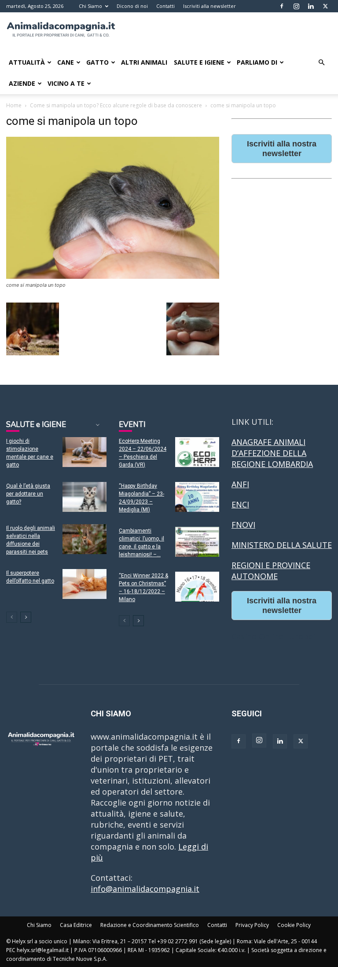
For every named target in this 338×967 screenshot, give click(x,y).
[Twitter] (325, 6)
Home (14, 105)
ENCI (240, 504)
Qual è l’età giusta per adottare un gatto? (28, 494)
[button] (321, 62)
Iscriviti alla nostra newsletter (281, 148)
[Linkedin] (310, 6)
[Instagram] (296, 6)
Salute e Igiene (199, 62)
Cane (65, 62)
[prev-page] (11, 617)
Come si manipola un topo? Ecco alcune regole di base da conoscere (116, 105)
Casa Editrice (76, 925)
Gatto (97, 62)
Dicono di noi (132, 6)
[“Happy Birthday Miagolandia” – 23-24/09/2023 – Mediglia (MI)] (197, 497)
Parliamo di (257, 62)
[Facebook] (281, 6)
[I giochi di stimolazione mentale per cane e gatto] (84, 452)
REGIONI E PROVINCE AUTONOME (270, 570)
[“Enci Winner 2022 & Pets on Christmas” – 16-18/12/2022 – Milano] (197, 587)
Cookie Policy (294, 925)
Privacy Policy (252, 925)
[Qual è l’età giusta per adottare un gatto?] (84, 497)
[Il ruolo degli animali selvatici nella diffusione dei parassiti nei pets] (84, 539)
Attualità (27, 62)
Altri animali (144, 62)
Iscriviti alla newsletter (209, 6)
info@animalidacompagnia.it (145, 888)
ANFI (240, 484)
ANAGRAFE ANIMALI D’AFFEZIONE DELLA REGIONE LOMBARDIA (272, 453)
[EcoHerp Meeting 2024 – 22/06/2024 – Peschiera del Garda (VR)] (197, 452)
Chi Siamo (90, 6)
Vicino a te (66, 83)
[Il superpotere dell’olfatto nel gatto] (84, 584)
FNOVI (243, 524)
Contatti (165, 6)
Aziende (22, 83)
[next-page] (25, 617)
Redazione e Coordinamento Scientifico (149, 925)
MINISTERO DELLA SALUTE (281, 545)
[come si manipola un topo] (112, 276)
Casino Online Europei (273, 636)
